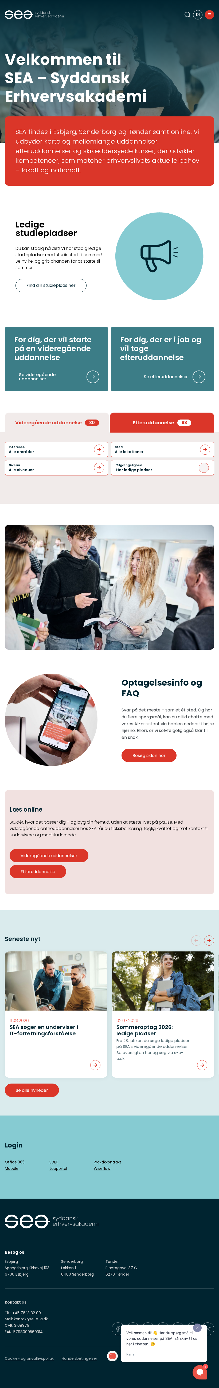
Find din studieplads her (51, 285)
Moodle (11, 1168)
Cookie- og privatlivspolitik (29, 1358)
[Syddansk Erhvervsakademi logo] (88, 14)
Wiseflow (102, 1168)
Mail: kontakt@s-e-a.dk (26, 1319)
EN (198, 14)
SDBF (53, 1162)
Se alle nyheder (32, 1090)
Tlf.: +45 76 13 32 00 (23, 1313)
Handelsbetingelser (79, 1358)
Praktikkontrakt (107, 1162)
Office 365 (15, 1162)
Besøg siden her (149, 755)
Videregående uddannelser (49, 856)
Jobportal (58, 1168)
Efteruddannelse (38, 872)
